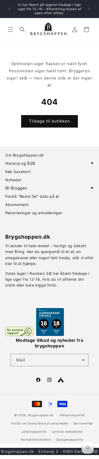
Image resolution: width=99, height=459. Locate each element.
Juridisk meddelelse (67, 431)
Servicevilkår (83, 423)
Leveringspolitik (34, 431)
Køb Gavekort (18, 171)
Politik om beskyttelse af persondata (39, 423)
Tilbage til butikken (49, 121)
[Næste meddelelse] (89, 9)
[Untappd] (61, 380)
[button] (10, 29)
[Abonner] (82, 360)
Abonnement (17, 204)
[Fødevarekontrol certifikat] (19, 331)
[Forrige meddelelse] (10, 9)
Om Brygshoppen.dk (24, 155)
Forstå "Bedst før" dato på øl (32, 196)
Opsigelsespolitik (69, 439)
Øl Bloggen (49, 188)
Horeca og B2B (49, 163)
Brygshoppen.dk (41, 415)
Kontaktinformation (36, 439)
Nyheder (13, 180)
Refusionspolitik (72, 415)
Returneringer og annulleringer (33, 212)
